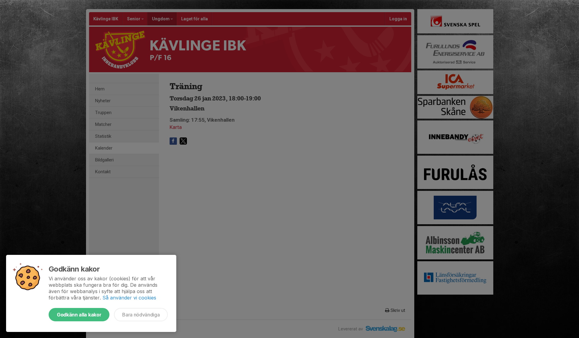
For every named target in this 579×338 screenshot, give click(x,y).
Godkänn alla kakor (79, 315)
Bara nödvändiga (141, 315)
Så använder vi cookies (129, 298)
